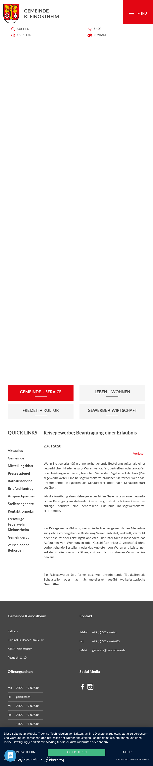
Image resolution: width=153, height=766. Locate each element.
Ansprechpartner (21, 496)
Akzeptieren (77, 752)
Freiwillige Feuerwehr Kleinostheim (18, 524)
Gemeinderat (18, 537)
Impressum (121, 759)
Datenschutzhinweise (139, 759)
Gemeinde (16, 458)
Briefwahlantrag (20, 489)
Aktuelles (15, 451)
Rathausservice (20, 481)
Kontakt (100, 35)
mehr (127, 752)
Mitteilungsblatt (20, 466)
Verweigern (25, 752)
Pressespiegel (19, 473)
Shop (97, 29)
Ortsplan (24, 35)
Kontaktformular (21, 511)
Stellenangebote (21, 504)
